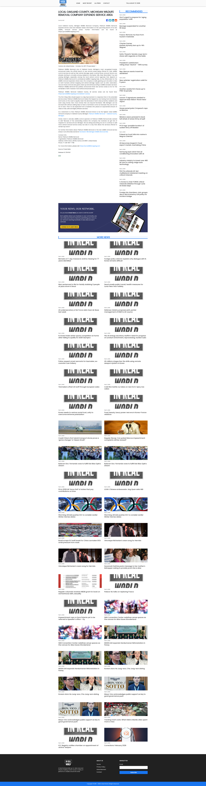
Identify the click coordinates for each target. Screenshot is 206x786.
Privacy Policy (101, 767)
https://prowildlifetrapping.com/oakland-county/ (74, 94)
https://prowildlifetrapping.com (90, 146)
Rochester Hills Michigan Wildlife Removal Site (93, 132)
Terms (99, 764)
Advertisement (101, 769)
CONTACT (106, 3)
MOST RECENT (87, 3)
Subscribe (133, 772)
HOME (78, 3)
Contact (99, 772)
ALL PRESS (97, 3)
